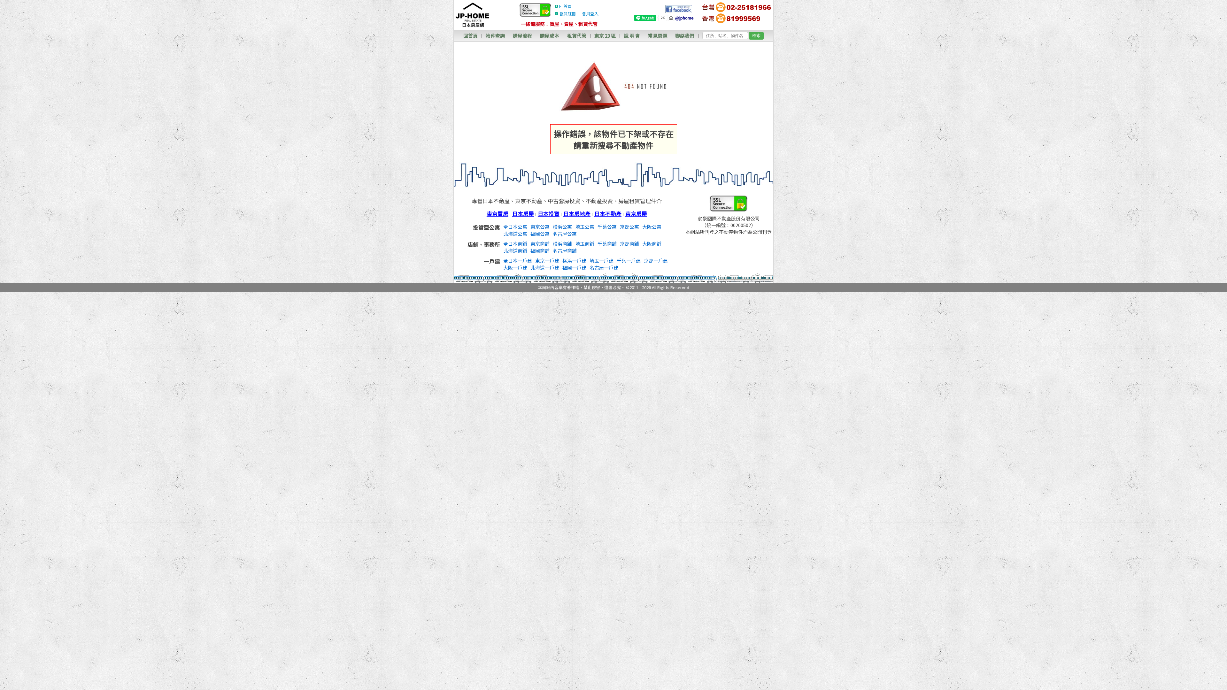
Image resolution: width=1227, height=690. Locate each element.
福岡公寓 (540, 233)
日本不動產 (607, 214)
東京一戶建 (547, 260)
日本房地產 (576, 214)
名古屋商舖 (565, 250)
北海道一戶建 (544, 267)
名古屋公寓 (565, 233)
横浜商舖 (562, 243)
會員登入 (590, 14)
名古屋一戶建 (604, 267)
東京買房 (497, 214)
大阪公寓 (651, 226)
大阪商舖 (651, 243)
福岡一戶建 (574, 267)
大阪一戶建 (515, 267)
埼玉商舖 (584, 243)
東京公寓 (540, 226)
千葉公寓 (607, 226)
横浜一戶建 (574, 260)
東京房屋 (636, 214)
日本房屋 (523, 214)
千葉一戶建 (629, 260)
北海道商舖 (515, 250)
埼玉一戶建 (602, 260)
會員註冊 (567, 14)
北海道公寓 (515, 233)
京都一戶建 (656, 260)
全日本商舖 (515, 243)
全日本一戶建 (517, 260)
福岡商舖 (540, 250)
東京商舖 (540, 243)
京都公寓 (629, 226)
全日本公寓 (515, 226)
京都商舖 (629, 243)
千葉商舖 (607, 243)
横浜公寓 (562, 226)
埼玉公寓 (584, 226)
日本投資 (548, 214)
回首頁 (565, 6)
